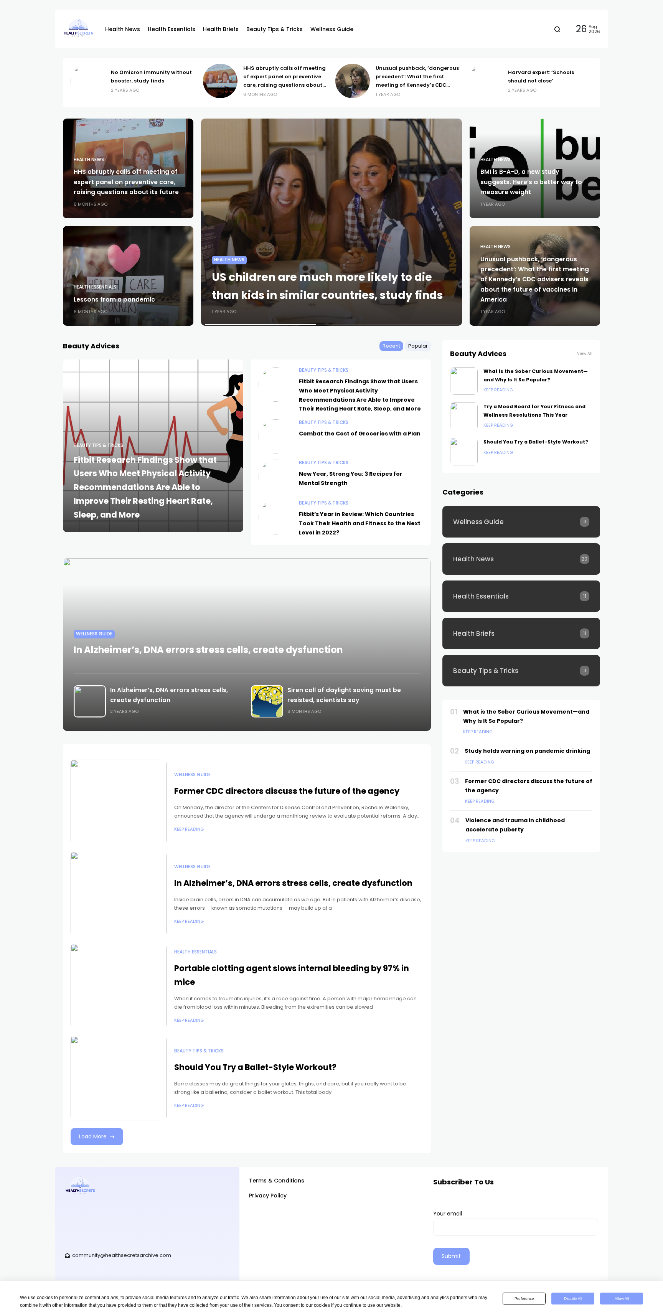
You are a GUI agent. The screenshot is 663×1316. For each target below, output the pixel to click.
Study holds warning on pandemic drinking (527, 751)
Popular (418, 346)
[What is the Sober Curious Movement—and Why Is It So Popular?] (464, 381)
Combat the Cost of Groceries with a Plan (360, 433)
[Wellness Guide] (521, 522)
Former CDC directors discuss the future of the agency (286, 791)
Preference (524, 1298)
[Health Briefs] (521, 633)
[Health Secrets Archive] (78, 29)
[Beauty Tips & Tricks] (521, 670)
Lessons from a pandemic (114, 299)
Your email (447, 1213)
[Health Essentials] (521, 596)
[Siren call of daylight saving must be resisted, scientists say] (266, 701)
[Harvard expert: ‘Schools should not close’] (485, 81)
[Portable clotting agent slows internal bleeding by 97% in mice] (119, 986)
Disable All (573, 1298)
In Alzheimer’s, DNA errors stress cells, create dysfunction (208, 649)
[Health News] (521, 559)
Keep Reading (189, 829)
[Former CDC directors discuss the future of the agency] (119, 802)
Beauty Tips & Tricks (98, 445)
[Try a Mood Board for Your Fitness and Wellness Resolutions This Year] (464, 416)
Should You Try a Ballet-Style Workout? (255, 1067)
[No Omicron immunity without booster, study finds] (88, 81)
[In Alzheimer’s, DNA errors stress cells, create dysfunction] (89, 701)
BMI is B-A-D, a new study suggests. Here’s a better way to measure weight (531, 182)
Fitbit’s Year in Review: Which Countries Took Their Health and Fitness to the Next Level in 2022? (360, 523)
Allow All (622, 1298)
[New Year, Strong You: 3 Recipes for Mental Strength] (276, 477)
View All (584, 353)
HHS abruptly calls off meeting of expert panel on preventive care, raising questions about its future (126, 182)
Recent (391, 346)
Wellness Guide (94, 634)
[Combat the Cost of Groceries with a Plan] (276, 436)
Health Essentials (95, 287)
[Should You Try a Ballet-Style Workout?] (119, 1078)
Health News (89, 160)
